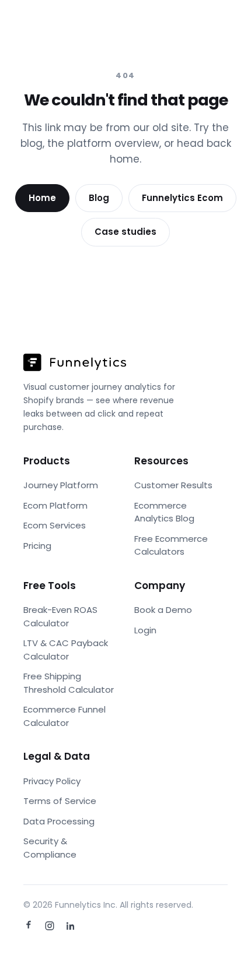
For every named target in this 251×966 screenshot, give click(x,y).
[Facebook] (28, 926)
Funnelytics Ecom (182, 198)
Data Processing (59, 821)
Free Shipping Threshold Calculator (68, 683)
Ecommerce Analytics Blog (164, 512)
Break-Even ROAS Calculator (60, 616)
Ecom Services (54, 525)
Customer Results (173, 485)
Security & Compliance (49, 848)
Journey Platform (60, 485)
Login (145, 630)
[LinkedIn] (70, 926)
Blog (99, 198)
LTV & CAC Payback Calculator (65, 649)
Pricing (37, 546)
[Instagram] (49, 926)
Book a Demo (163, 610)
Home (42, 198)
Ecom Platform (55, 505)
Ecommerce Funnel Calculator (64, 716)
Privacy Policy (52, 781)
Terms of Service (59, 801)
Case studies (125, 231)
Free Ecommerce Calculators (171, 545)
